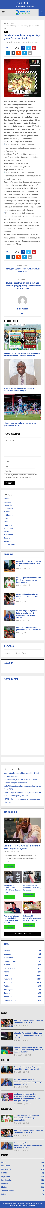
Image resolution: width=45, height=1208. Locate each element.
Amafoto (7, 499)
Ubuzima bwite (20, 7)
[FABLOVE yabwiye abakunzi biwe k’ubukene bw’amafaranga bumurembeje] (9, 582)
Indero (6, 518)
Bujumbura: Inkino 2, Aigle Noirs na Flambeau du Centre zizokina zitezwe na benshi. (22, 354)
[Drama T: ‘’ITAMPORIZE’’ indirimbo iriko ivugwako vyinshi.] (22, 830)
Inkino (6, 32)
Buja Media (9, 42)
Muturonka (30, 7)
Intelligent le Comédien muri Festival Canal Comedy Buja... (12, 889)
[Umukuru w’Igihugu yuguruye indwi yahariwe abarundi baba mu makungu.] (13, 907)
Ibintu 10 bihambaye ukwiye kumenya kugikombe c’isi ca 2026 (27, 596)
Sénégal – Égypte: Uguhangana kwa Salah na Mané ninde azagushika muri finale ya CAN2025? (28, 1049)
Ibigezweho (8, 505)
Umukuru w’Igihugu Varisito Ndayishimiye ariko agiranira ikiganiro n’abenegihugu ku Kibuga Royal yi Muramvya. (27, 1097)
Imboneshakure (9, 509)
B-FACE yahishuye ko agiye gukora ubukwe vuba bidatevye (28, 628)
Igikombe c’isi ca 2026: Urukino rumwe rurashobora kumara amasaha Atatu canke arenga (28, 1035)
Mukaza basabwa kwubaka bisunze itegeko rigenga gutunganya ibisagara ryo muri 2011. (22, 286)
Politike (6, 531)
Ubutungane (8, 535)
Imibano (7, 512)
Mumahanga (8, 528)
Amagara (7, 502)
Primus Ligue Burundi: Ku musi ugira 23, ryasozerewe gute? (20, 424)
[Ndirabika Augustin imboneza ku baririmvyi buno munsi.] (32, 877)
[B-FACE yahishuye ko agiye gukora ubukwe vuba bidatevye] (9, 632)
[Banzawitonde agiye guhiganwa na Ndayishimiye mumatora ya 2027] (9, 566)
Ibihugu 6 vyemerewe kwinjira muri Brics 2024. (23, 270)
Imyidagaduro (9, 515)
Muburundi (8, 525)
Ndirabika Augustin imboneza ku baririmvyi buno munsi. (32, 887)
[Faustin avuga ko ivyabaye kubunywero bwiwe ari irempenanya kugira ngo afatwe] (9, 615)
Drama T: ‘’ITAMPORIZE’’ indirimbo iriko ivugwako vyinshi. (22, 847)
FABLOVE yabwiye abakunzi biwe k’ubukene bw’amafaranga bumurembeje (28, 579)
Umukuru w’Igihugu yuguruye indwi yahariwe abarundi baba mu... (11, 919)
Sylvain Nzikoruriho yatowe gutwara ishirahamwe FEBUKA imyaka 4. (19, 389)
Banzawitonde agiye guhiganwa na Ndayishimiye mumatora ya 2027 (28, 563)
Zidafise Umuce (9, 545)
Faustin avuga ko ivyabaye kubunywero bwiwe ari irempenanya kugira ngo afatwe (26, 614)
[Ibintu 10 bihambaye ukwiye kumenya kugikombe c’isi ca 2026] (9, 599)
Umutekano (8, 541)
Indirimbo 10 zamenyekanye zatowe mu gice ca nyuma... (32, 918)
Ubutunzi (7, 538)
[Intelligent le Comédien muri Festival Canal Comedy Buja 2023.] (13, 877)
